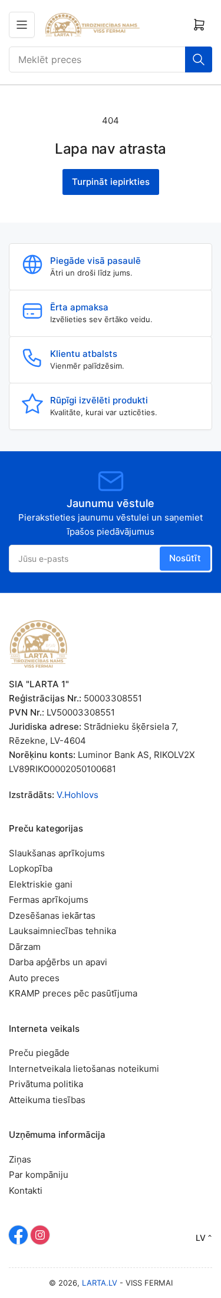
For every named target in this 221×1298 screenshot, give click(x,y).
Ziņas (20, 1159)
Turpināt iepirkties (111, 181)
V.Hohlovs (77, 794)
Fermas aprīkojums (48, 899)
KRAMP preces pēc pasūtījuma (73, 993)
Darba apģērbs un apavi (58, 962)
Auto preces (34, 978)
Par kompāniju (38, 1174)
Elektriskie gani (40, 884)
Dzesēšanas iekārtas (52, 915)
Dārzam (25, 946)
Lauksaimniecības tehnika (62, 930)
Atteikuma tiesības (47, 1099)
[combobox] (110, 59)
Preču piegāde (39, 1052)
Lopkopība (30, 868)
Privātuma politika (46, 1084)
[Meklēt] (199, 59)
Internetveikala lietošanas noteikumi (84, 1068)
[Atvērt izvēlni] (22, 25)
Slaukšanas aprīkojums (57, 853)
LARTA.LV (99, 1282)
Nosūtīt (185, 558)
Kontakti (25, 1190)
